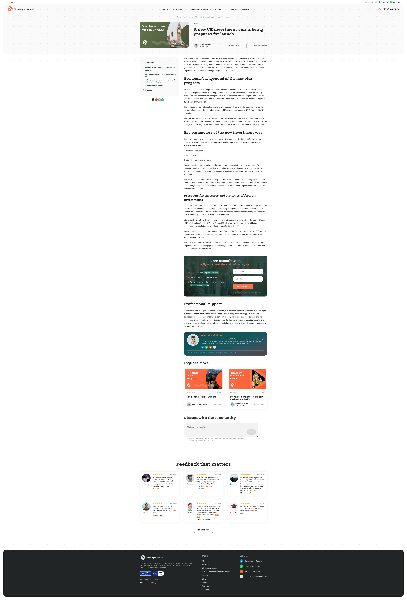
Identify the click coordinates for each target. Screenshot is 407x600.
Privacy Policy (144, 579)
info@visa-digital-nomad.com (256, 576)
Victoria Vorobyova (199, 404)
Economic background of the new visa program (160, 68)
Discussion (150, 90)
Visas (164, 9)
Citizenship (219, 9)
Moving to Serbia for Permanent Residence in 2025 (246, 398)
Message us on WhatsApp (254, 566)
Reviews (205, 586)
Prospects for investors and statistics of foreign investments (161, 81)
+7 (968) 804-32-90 (390, 9)
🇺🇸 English (154, 583)
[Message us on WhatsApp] (206, 347)
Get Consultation (243, 286)
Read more (156, 488)
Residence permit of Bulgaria (201, 397)
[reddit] (156, 99)
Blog (204, 579)
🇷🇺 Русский (144, 583)
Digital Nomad (177, 9)
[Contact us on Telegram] (202, 347)
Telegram (384, 2)
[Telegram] (159, 99)
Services (234, 9)
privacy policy (258, 292)
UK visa (205, 575)
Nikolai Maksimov (206, 44)
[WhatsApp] (162, 99)
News (204, 582)
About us (245, 9)
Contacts (206, 590)
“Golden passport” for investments (216, 572)
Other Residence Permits (199, 9)
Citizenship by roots (210, 568)
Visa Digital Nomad (24, 9)
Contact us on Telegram (254, 561)
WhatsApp (396, 2)
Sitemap (155, 579)
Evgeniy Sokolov (241, 403)
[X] (153, 99)
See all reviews (203, 530)
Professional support (154, 86)
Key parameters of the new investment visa (160, 75)
